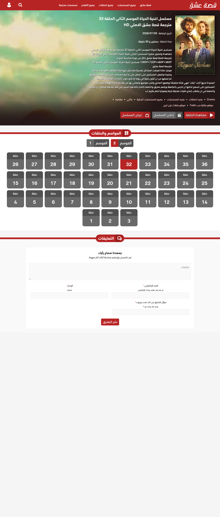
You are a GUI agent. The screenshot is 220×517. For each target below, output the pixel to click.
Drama (211, 99)
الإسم (69, 285)
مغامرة (119, 99)
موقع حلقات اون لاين (174, 105)
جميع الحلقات (106, 5)
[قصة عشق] (203, 5)
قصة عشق (145, 5)
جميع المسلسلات (126, 5)
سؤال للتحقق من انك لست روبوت (150, 302)
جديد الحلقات (196, 99)
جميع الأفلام (88, 5)
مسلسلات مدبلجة (68, 5)
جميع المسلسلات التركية (150, 99)
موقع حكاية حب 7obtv (201, 105)
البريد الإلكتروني (150, 285)
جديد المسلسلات (176, 99)
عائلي (130, 99)
